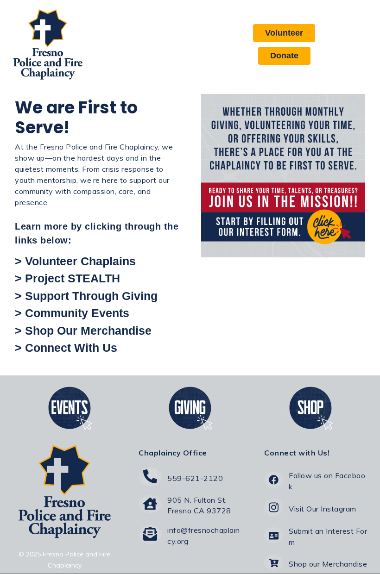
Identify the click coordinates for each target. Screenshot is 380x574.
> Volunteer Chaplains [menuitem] (75, 261)
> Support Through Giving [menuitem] (86, 295)
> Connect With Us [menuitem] (66, 347)
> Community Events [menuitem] (72, 312)
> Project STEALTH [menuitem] (67, 278)
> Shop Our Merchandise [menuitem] (83, 330)
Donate (284, 55)
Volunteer (284, 32)
